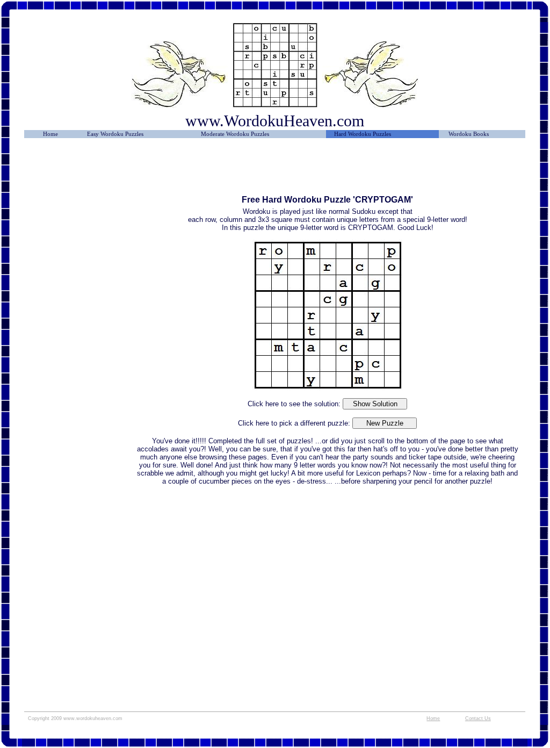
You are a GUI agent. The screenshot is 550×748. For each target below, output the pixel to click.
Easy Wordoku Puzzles (115, 134)
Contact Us (478, 718)
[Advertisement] (79, 170)
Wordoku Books (468, 134)
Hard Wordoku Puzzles (362, 134)
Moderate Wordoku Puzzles (235, 134)
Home (50, 134)
